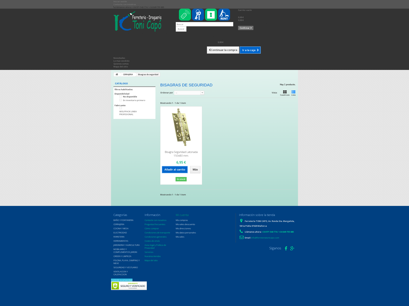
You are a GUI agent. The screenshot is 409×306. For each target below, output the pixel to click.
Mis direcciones (183, 228)
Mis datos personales (186, 232)
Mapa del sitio (120, 66)
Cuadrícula (284, 95)
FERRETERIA (118, 236)
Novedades (119, 58)
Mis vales (180, 236)
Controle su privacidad (121, 280)
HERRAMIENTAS (120, 240)
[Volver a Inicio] (117, 74)
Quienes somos (121, 63)
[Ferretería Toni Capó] (142, 21)
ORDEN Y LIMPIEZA (122, 256)
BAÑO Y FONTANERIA (123, 220)
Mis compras (182, 220)
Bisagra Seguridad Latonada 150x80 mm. (181, 153)
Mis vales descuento (185, 224)
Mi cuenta (182, 215)
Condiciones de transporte (157, 232)
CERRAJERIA (118, 224)
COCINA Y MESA (120, 228)
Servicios (149, 252)
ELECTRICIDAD (120, 232)
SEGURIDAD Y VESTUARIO (125, 267)
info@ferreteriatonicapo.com (265, 237)
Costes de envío (152, 240)
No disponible (130, 96)
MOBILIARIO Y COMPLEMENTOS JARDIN (125, 250)
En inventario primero (134, 100)
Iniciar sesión (120, 1)
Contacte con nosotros (124, 4)
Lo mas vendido (121, 60)
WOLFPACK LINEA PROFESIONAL (128, 113)
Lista (293, 95)
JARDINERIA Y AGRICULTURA (126, 245)
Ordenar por (166, 92)
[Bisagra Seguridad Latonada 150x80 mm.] (181, 127)
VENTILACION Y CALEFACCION (120, 273)
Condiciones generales (155, 236)
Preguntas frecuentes (155, 224)
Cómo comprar (152, 228)
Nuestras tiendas (153, 256)
